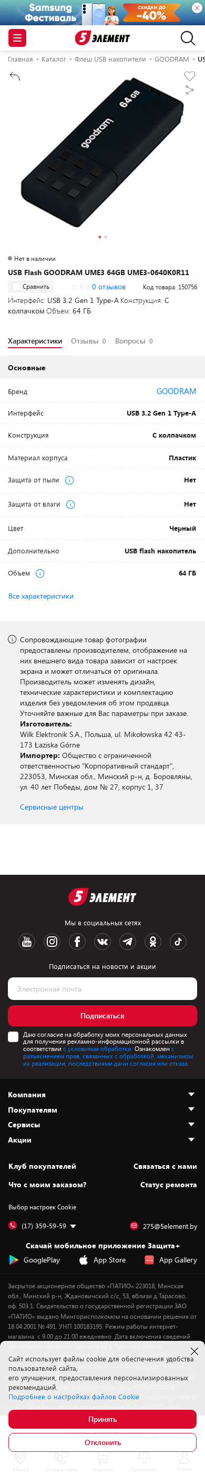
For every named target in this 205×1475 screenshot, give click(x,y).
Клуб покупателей (42, 1166)
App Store (110, 1260)
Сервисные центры (52, 807)
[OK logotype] (153, 941)
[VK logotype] (102, 941)
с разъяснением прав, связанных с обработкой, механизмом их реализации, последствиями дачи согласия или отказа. (108, 1055)
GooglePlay (42, 1260)
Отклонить (103, 1442)
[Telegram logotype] (127, 941)
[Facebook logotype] (77, 941)
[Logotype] (102, 38)
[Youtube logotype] (26, 941)
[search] (185, 37)
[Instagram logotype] (52, 941)
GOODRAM (176, 391)
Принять (102, 1419)
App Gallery (178, 1260)
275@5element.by (170, 1226)
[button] (99, 238)
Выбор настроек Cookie (42, 1207)
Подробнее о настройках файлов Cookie (73, 1396)
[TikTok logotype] (178, 941)
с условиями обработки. (98, 1048)
